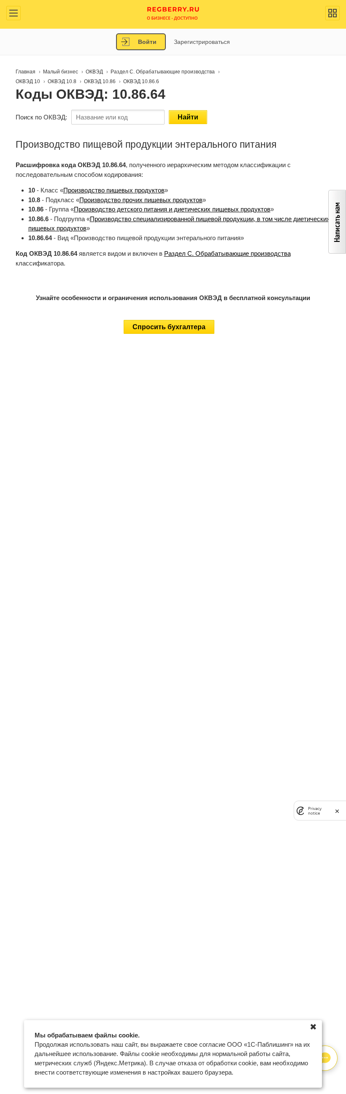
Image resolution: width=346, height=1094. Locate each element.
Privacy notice (315, 810)
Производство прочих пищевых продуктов (141, 199)
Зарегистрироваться (202, 41)
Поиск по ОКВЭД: (41, 117)
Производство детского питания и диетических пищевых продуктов (172, 209)
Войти (147, 41)
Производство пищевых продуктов (114, 190)
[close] (337, 811)
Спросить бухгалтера (168, 326)
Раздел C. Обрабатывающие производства (227, 253)
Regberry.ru (173, 13)
